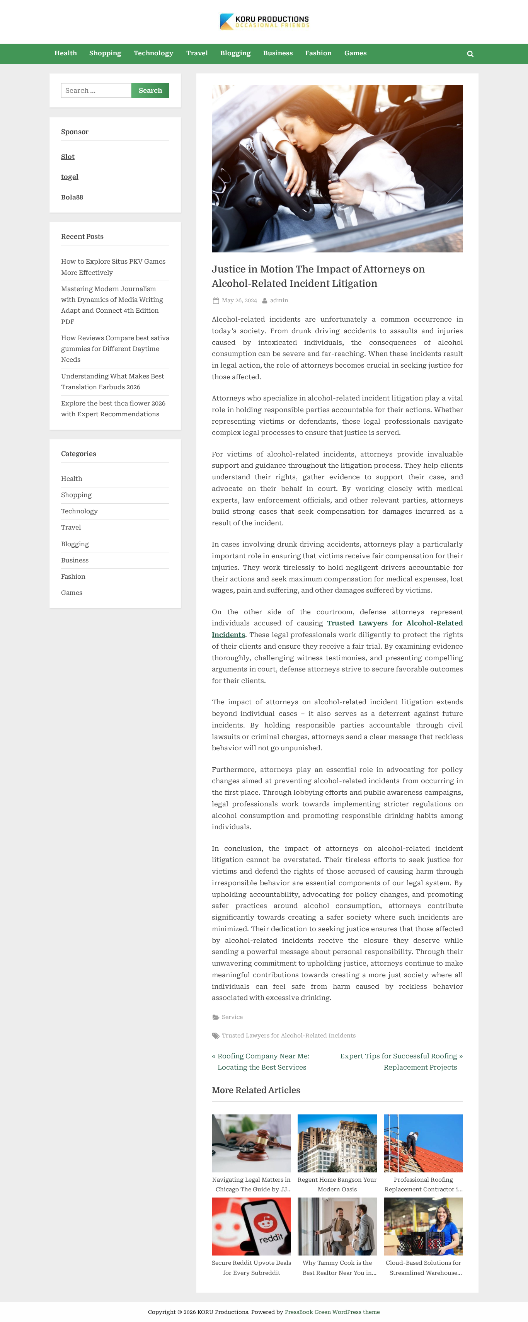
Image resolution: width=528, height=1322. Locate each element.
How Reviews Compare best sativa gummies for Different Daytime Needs (115, 349)
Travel (197, 53)
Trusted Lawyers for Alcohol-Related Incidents (289, 1035)
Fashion (318, 53)
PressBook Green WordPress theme (332, 1312)
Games (355, 53)
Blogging (235, 53)
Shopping (105, 53)
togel (69, 177)
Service (232, 1017)
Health (66, 53)
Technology (154, 53)
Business (278, 53)
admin (279, 300)
